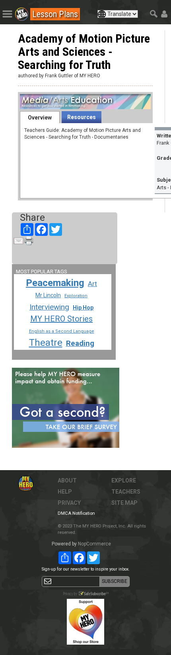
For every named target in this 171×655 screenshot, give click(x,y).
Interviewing (49, 307)
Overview (40, 117)
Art (92, 284)
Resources (81, 117)
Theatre (45, 342)
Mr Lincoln (48, 295)
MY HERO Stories (61, 319)
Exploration (75, 295)
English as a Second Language (61, 331)
